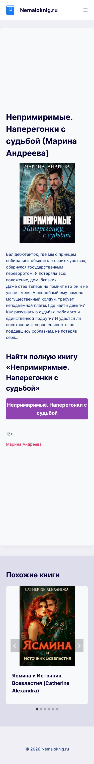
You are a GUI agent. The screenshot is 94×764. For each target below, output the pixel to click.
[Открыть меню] (85, 10)
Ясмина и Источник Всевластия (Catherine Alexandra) (40, 683)
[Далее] (78, 645)
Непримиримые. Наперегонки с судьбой (47, 409)
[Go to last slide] (15, 645)
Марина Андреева (24, 444)
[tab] (37, 709)
